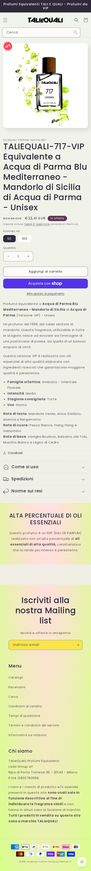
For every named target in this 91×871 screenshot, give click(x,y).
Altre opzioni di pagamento (46, 293)
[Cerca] (75, 32)
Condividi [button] (15, 453)
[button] (5, 20)
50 (9, 239)
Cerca (13, 697)
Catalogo (15, 677)
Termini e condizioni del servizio (33, 725)
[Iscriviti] (77, 645)
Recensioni (17, 687)
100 (24, 239)
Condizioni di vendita (25, 706)
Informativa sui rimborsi (27, 735)
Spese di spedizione (37, 224)
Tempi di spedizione (24, 716)
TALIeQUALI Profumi (37, 861)
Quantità (9, 248)
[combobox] (41, 32)
